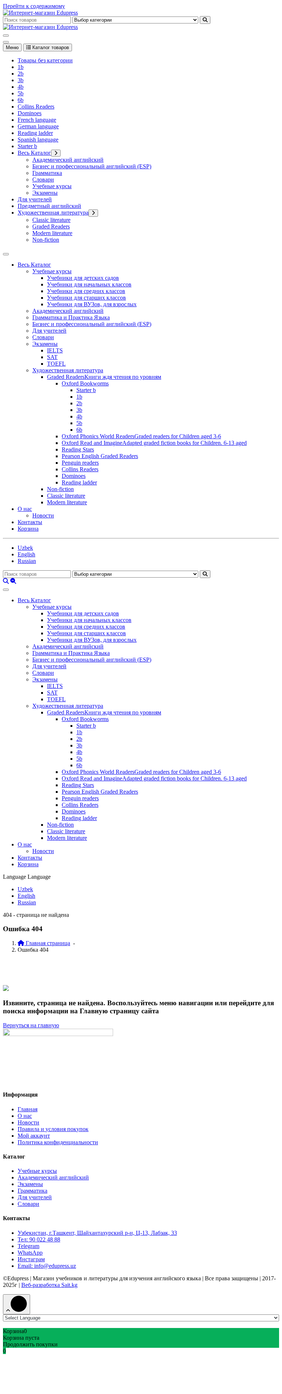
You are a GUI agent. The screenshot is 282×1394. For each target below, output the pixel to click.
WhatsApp (30, 1253)
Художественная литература (53, 212)
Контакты (30, 522)
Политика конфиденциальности (58, 1142)
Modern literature (52, 233)
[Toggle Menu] (6, 254)
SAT (52, 357)
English (26, 554)
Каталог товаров (50, 47)
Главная (27, 1109)
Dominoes (29, 113)
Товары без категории (45, 60)
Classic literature (51, 220)
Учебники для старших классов (86, 297)
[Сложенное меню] (6, 35)
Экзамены (45, 193)
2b (21, 73)
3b (21, 80)
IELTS (55, 350)
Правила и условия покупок (53, 1129)
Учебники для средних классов (86, 291)
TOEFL (56, 364)
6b (21, 100)
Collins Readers (36, 106)
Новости (43, 515)
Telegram (28, 1246)
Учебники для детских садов (83, 278)
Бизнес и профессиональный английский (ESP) (91, 166)
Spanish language (38, 139)
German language (38, 126)
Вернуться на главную (31, 1025)
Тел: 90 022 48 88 (39, 1239)
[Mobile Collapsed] (56, 153)
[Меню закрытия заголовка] (6, 42)
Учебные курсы (52, 186)
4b (21, 87)
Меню (12, 47)
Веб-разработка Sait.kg (49, 1285)
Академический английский (68, 160)
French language (37, 120)
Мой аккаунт (34, 1136)
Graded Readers (51, 226)
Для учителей (35, 199)
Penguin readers (80, 463)
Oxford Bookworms (85, 383)
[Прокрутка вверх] (16, 1304)
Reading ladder (35, 133)
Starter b (27, 146)
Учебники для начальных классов (89, 284)
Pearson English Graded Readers (100, 456)
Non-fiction (45, 240)
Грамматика (47, 173)
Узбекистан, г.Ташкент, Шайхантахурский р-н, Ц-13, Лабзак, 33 (97, 1233)
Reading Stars (78, 449)
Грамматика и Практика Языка (71, 317)
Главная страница (47, 943)
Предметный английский (49, 206)
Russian (27, 561)
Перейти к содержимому (34, 6)
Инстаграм (31, 1259)
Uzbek (25, 548)
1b (21, 67)
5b (21, 93)
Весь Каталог (34, 153)
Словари (43, 179)
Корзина (28, 529)
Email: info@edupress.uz (47, 1266)
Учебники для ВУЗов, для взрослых (92, 304)
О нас (25, 509)
